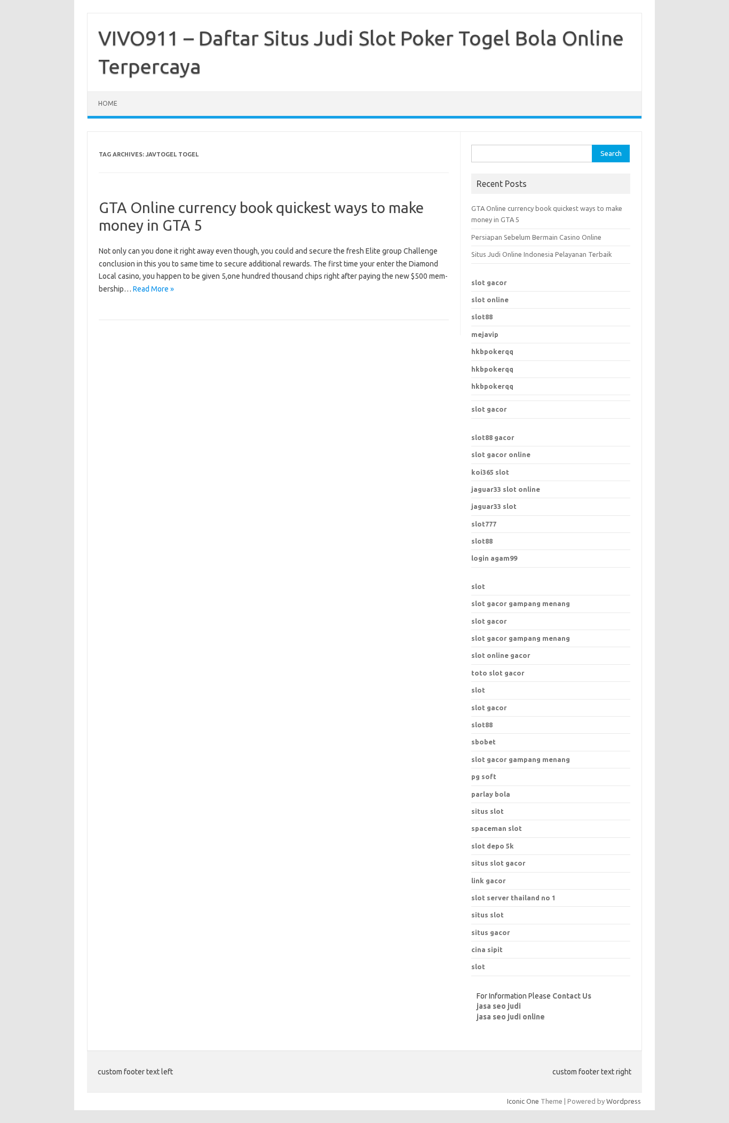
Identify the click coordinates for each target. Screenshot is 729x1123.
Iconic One (523, 1101)
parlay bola (490, 794)
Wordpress (623, 1101)
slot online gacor (500, 655)
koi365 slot (490, 472)
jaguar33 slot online (505, 489)
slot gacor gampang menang (520, 603)
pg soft (483, 776)
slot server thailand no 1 (513, 897)
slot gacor (489, 282)
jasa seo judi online (511, 1016)
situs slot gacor (498, 863)
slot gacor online (500, 454)
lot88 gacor (492, 437)
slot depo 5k (492, 846)
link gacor (488, 880)
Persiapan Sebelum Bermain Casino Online (536, 237)
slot (478, 586)
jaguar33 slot (494, 506)
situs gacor (490, 932)
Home (107, 103)
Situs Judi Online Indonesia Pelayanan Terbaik (541, 254)
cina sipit (487, 949)
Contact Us (571, 996)
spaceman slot (496, 828)
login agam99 (494, 558)
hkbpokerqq (492, 351)
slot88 (482, 316)
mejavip (484, 334)
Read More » (153, 289)
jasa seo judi (499, 1006)
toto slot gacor (498, 673)
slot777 (483, 524)
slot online (490, 299)
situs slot (487, 811)
